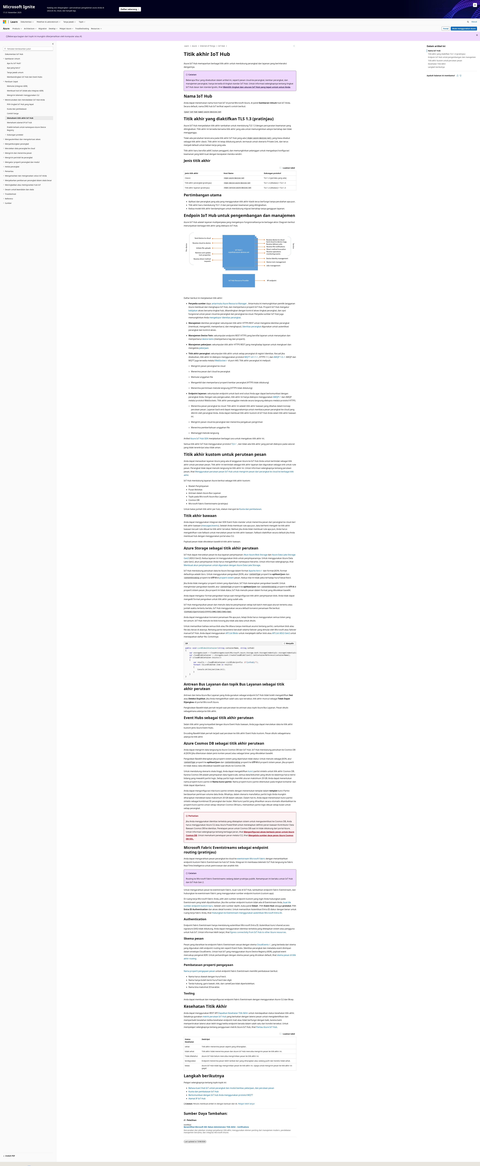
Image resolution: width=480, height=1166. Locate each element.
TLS (233, 444)
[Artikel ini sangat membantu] (457, 75)
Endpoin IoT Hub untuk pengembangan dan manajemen (452, 57)
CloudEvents (263, 944)
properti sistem (226, 577)
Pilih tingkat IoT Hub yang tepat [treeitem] (20, 104)
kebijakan (193, 310)
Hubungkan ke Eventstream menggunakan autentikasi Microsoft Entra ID (247, 912)
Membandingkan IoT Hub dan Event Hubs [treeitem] (24, 77)
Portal (445, 28)
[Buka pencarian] (468, 22)
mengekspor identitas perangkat (225, 317)
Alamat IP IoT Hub (197, 1098)
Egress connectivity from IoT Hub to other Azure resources (258, 932)
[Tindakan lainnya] (294, 46)
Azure (194, 46)
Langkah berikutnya (436, 67)
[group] (240, 662)
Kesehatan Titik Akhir (437, 64)
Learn (186, 46)
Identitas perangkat (251, 326)
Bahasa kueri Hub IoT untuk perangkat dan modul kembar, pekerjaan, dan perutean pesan (231, 1088)
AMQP (276, 397)
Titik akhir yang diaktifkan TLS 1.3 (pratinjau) (446, 54)
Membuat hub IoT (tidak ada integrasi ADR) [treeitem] (25, 90)
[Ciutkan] (53, 44)
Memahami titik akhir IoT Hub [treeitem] (20, 118)
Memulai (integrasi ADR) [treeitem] (17, 86)
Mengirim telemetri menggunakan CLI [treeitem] (23, 95)
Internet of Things (207, 46)
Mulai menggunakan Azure (464, 28)
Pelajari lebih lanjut (246, 1104)
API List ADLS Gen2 (281, 633)
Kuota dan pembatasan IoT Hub (203, 1091)
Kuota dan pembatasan (250, 509)
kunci (250, 771)
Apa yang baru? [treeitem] (13, 68)
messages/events (210, 525)
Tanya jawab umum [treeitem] (15, 72)
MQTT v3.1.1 (250, 357)
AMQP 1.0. (278, 357)
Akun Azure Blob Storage (255, 554)
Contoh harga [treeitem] (12, 113)
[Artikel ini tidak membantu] (460, 75)
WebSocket (220, 360)
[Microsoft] (4, 21)
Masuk (474, 21)
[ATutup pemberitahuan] (475, 5)
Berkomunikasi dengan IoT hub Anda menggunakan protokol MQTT (220, 1095)
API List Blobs (232, 633)
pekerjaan (203, 348)
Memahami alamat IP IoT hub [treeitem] (19, 122)
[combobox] (28, 49)
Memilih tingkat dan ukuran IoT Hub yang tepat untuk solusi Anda (256, 87)
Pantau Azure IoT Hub (266, 1027)
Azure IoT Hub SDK (199, 438)
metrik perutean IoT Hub (214, 1016)
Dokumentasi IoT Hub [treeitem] (14, 54)
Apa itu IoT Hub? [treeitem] (14, 63)
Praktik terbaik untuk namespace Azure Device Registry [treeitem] (26, 128)
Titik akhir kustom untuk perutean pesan (445, 60)
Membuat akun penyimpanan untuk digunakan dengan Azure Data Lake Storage (222, 565)
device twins (208, 339)
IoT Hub (221, 46)
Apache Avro (254, 570)
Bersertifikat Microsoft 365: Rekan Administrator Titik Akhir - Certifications (216, 1127)
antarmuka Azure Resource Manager (229, 303)
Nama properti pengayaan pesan (199, 971)
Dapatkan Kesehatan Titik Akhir (233, 1013)
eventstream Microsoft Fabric (251, 858)
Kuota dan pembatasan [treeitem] (17, 109)
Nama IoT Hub (434, 50)
